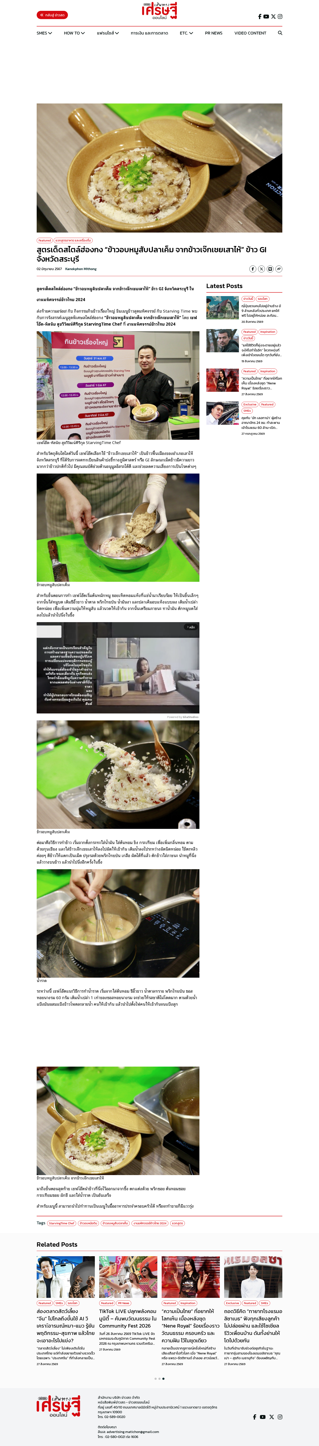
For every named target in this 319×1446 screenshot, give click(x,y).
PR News (213, 33)
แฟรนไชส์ (105, 33)
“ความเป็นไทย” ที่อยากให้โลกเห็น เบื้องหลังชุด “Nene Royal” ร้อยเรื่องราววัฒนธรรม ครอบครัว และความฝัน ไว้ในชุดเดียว (262, 388)
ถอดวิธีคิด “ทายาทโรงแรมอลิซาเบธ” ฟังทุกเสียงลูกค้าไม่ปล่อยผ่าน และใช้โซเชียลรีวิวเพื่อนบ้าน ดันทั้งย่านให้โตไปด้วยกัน (253, 1325)
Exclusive (250, 404)
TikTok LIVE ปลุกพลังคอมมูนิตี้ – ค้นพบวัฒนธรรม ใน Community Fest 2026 (128, 1318)
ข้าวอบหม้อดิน (88, 1223)
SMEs (42, 33)
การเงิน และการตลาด (149, 33)
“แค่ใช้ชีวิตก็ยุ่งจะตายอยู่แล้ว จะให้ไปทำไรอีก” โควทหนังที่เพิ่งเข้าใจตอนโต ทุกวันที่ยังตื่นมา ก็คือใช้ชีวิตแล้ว (261, 352)
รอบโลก (263, 299)
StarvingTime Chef (61, 1223)
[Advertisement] (159, 70)
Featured (45, 240)
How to (72, 33)
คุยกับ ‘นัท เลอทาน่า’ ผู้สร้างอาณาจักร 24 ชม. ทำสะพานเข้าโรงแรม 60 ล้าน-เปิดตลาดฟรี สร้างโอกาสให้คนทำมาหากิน (262, 427)
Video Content (250, 33)
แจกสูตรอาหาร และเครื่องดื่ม (73, 240)
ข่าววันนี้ (248, 299)
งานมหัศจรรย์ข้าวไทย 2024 (149, 1223)
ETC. (184, 33)
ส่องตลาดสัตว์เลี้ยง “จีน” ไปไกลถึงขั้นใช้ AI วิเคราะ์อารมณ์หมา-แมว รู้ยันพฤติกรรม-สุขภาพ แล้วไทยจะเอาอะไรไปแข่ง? (66, 1325)
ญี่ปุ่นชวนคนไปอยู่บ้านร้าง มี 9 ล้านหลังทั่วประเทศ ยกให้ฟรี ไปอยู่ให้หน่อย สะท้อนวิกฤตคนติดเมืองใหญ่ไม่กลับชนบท (262, 315)
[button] (156, 1379)
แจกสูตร (177, 1223)
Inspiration (267, 332)
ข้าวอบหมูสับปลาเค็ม (115, 1223)
